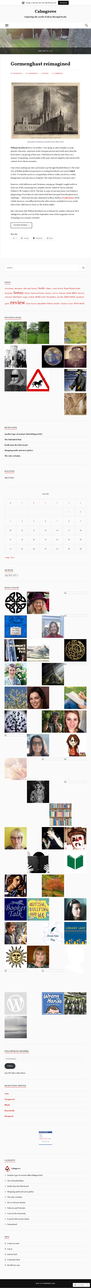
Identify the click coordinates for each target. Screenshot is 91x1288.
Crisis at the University (16, 1213)
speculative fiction (45, 303)
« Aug (7, 557)
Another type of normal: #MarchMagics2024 (23, 434)
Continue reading (19, 225)
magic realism (28, 297)
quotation (80, 297)
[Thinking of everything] (75, 404)
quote (7, 303)
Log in (9, 1249)
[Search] (84, 25)
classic (48, 288)
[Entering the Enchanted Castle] (16, 603)
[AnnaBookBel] (75, 745)
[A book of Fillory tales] (75, 333)
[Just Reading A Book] (38, 862)
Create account (13, 1243)
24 (10, 549)
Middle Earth (40, 297)
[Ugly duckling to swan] (16, 380)
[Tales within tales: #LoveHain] (53, 357)
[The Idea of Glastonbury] (38, 650)
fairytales (9, 293)
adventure (18, 288)
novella (60, 297)
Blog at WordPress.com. (45, 1283)
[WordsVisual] (53, 722)
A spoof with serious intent (18, 1219)
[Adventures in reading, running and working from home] (38, 745)
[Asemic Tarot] (75, 838)
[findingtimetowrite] (53, 886)
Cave (7, 1093)
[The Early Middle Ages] (75, 650)
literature (17, 297)
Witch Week (79, 303)
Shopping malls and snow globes (19, 450)
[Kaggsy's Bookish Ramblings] (16, 886)
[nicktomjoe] (16, 957)
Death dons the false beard (16, 445)
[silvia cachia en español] (16, 769)
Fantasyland (12, 1224)
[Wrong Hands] (53, 1004)
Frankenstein (68, 198)
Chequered (10, 1099)
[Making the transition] (16, 333)
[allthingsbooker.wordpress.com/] (16, 910)
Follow (10, 1066)
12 (34, 530)
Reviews (41, 1138)
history (48, 293)
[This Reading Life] (53, 769)
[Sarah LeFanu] (16, 698)
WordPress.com (13, 1265)
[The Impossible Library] (16, 933)
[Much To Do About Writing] (75, 698)
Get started (63, 3)
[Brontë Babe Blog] (53, 933)
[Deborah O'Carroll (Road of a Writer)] (16, 722)
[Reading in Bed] (38, 698)
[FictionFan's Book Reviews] (53, 980)
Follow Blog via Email (17, 1051)
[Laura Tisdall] (16, 674)
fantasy (18, 293)
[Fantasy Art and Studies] (16, 1004)
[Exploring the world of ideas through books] (38, 380)
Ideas (49, 1138)
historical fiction (38, 293)
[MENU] (7, 25)
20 (45, 540)
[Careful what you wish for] (16, 357)
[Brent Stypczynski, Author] (75, 674)
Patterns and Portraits (16, 1208)
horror (55, 293)
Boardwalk (9, 1110)
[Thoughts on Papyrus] (75, 862)
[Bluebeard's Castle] (75, 357)
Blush (7, 1105)
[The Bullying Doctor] (38, 910)
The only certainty (12, 456)
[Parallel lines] (38, 333)
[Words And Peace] (16, 745)
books (45, 73)
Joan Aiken (72, 293)
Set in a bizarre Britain (16, 1202)
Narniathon (51, 297)
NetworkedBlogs (43, 1132)
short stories (31, 303)
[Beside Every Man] (38, 957)
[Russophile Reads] (75, 625)
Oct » (12, 557)
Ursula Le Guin (67, 303)
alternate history (30, 288)
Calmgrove (45, 12)
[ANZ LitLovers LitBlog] (75, 603)
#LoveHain (9, 288)
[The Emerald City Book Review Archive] (75, 792)
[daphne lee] (38, 792)
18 (22, 540)
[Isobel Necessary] (75, 910)
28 (57, 549)
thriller (57, 303)
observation (69, 297)
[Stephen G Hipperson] (16, 1027)
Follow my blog (45, 1141)
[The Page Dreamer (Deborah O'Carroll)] (16, 627)
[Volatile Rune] (53, 627)
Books (45, 1138)
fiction (27, 293)
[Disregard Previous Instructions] (75, 769)
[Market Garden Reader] (38, 603)
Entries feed (12, 1254)
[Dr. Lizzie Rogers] (75, 960)
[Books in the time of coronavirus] (75, 380)
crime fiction (57, 288)
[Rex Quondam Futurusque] (53, 674)
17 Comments (57, 73)
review (17, 303)
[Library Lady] (75, 933)
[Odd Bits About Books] (53, 838)
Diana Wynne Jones (72, 288)
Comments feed (13, 1260)
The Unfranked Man (13, 439)
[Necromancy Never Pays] (16, 650)
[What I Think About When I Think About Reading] (16, 838)
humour (62, 293)
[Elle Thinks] (75, 722)
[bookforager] (16, 980)
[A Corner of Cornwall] (75, 1004)
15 (69, 530)
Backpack (9, 1116)
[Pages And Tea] (60, 815)
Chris (40, 1135)
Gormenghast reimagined (40, 64)
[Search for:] (45, 267)
